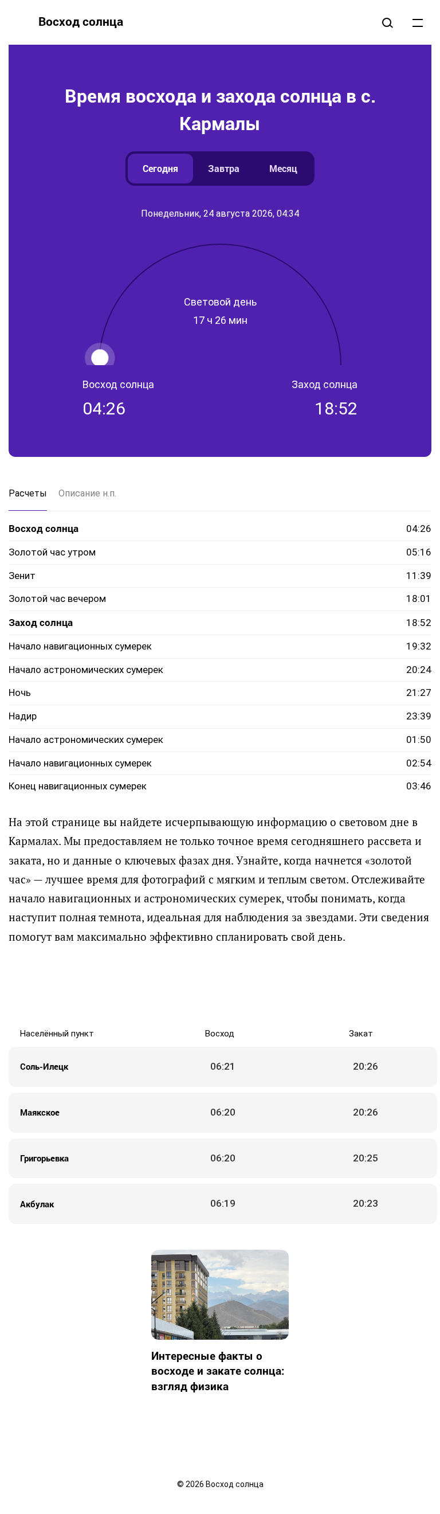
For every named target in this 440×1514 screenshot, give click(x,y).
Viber (231, 986)
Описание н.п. (87, 493)
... (417, 22)
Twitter (185, 986)
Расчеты (28, 493)
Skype (208, 986)
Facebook (162, 986)
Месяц (283, 168)
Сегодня (160, 168)
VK (139, 986)
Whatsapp (277, 986)
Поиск (387, 22)
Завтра (223, 168)
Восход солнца (80, 21)
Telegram (254, 986)
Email (300, 986)
